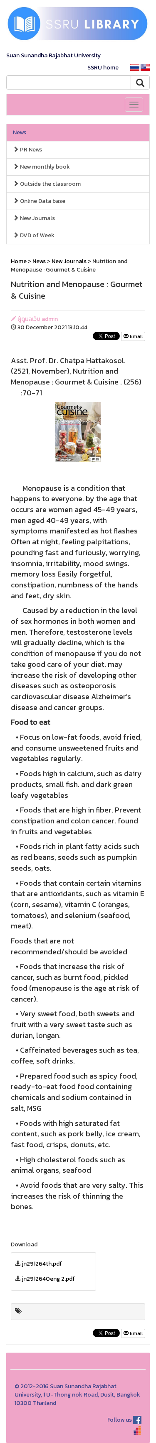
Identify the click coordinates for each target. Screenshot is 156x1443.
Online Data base (42, 201)
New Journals (37, 218)
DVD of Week (36, 235)
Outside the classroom (50, 183)
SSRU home (103, 67)
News (19, 132)
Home (19, 261)
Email (136, 336)
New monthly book (44, 166)
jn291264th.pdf (42, 1263)
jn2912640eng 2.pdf (48, 1278)
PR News (30, 149)
